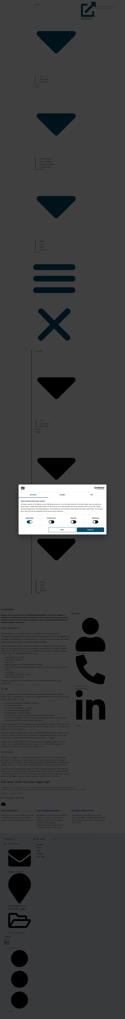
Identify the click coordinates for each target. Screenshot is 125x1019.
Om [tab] (92, 495)
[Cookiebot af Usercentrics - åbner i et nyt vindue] (95, 488)
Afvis (62, 530)
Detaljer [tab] (62, 495)
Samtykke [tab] (33, 495)
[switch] (51, 521)
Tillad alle (90, 530)
